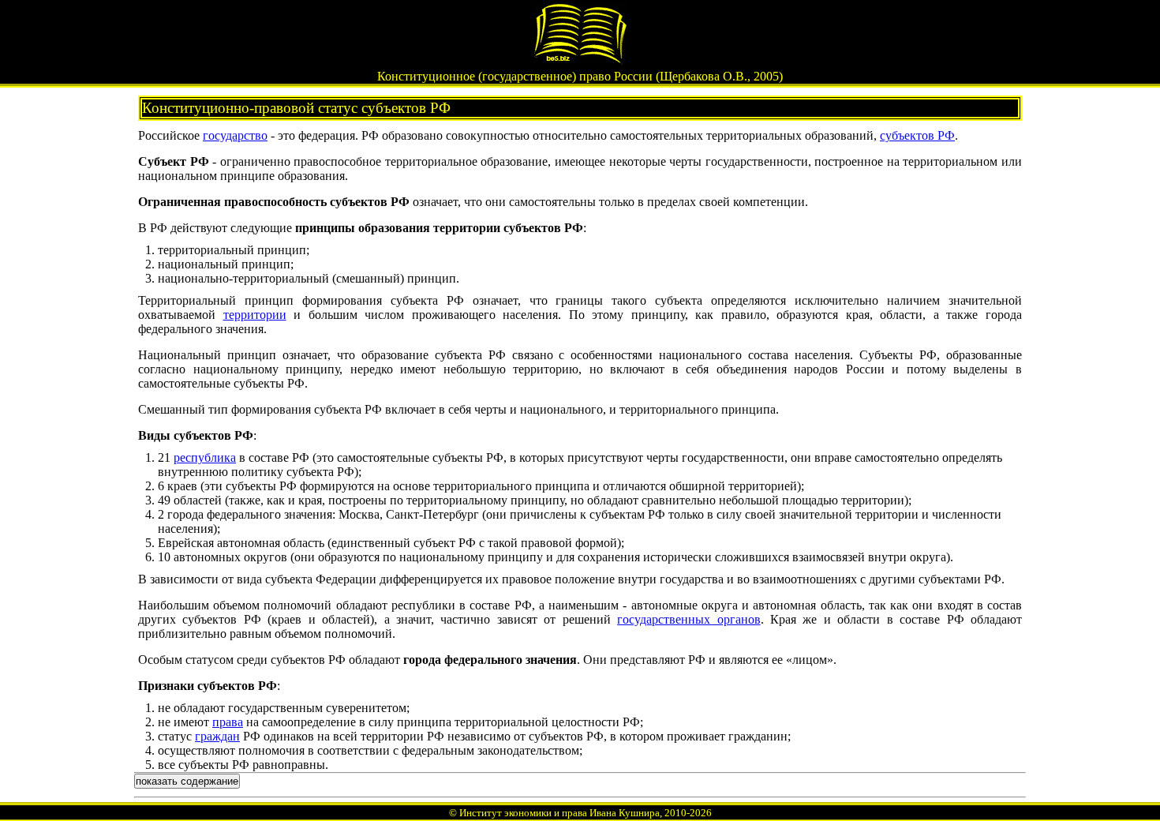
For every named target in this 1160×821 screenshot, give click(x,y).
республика (205, 457)
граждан (217, 736)
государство (235, 135)
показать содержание (187, 781)
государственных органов (688, 619)
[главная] (580, 60)
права (227, 722)
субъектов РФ (917, 135)
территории (254, 314)
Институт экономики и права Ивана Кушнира (559, 813)
